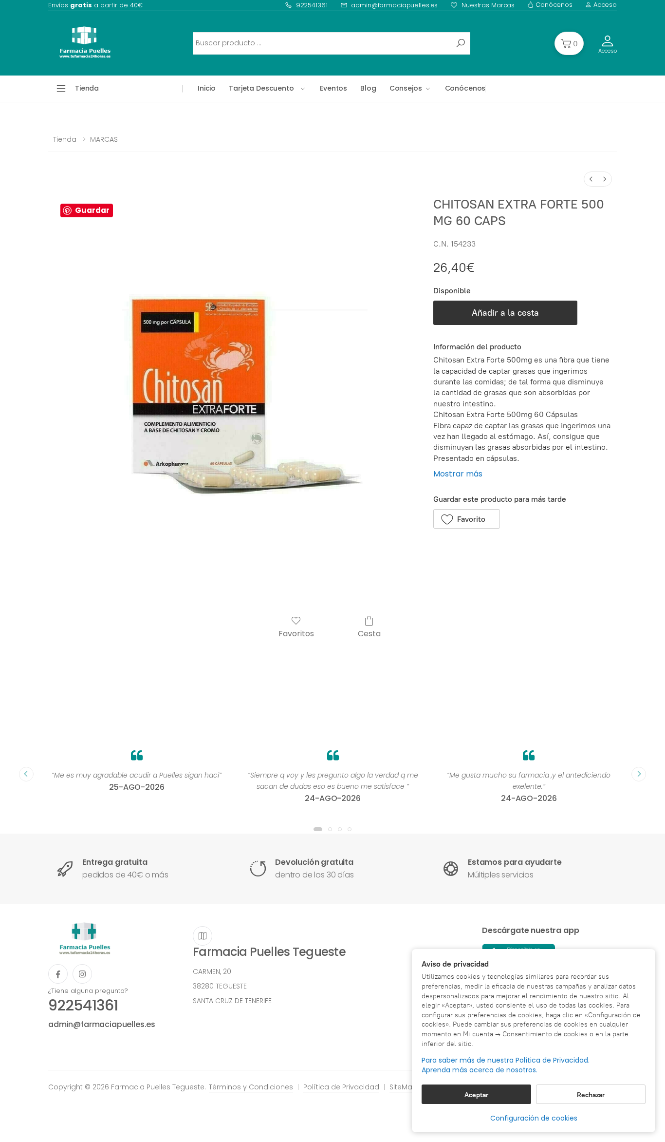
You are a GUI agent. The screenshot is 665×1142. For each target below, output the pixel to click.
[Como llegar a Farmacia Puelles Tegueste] (202, 936)
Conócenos (553, 4)
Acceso (604, 4)
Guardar (92, 210)
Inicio (207, 88)
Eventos (333, 88)
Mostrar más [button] (457, 473)
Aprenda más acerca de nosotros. (479, 1070)
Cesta (369, 633)
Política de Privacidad (341, 1087)
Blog (368, 88)
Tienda (64, 139)
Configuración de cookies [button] (533, 1118)
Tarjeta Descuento (261, 88)
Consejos (405, 88)
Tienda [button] (87, 88)
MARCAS (104, 139)
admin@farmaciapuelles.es (394, 5)
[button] (569, 43)
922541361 (312, 5)
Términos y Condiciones (251, 1087)
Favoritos (296, 633)
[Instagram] (82, 974)
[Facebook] (58, 974)
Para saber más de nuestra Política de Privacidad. (506, 1060)
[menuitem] (591, 179)
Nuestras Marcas (488, 5)
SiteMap (403, 1087)
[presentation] (26, 774)
